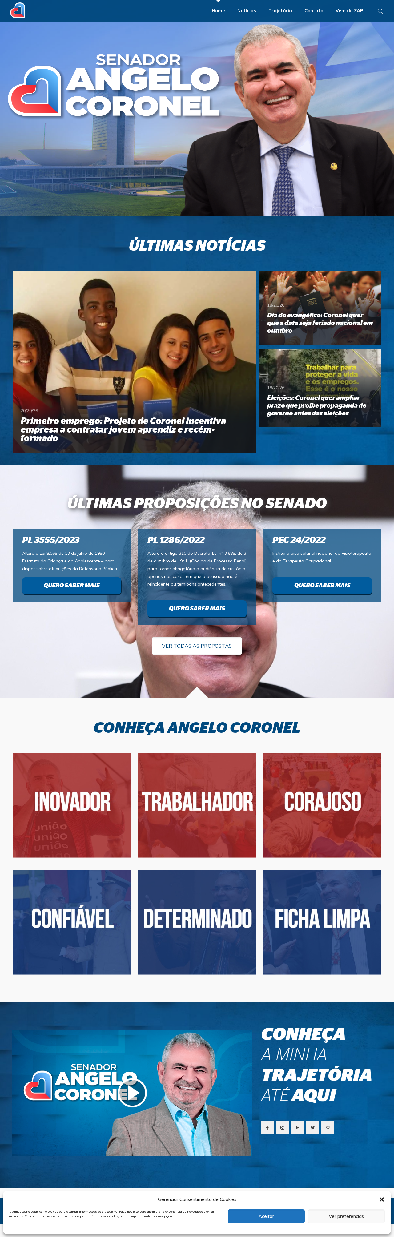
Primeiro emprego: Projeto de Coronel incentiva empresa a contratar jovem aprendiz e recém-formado (123, 430)
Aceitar (266, 1216)
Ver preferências (346, 1216)
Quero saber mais (72, 586)
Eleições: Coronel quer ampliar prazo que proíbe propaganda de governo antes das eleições (316, 406)
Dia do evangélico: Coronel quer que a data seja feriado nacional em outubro (320, 323)
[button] (382, 1199)
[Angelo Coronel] (17, 8)
